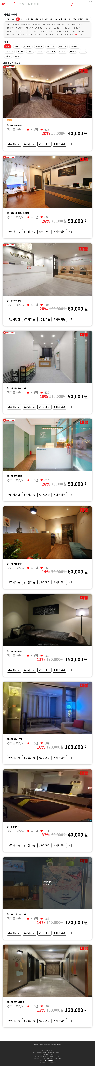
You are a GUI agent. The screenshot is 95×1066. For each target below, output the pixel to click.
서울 (13, 19)
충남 (60, 19)
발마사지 (20, 51)
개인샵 (17, 56)
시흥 (27, 31)
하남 (76, 34)
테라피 (30, 51)
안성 (50, 31)
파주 (61, 34)
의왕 (46, 34)
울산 (41, 19)
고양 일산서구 (36, 24)
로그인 (90, 1)
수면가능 (73, 51)
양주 (74, 31)
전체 (7, 46)
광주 (53, 24)
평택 (66, 34)
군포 (63, 24)
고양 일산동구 (25, 24)
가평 (8, 24)
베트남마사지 (51, 46)
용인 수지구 (29, 34)
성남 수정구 (48, 28)
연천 (8, 34)
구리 (58, 24)
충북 (55, 19)
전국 (8, 19)
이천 (57, 34)
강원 (51, 19)
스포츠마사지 (9, 51)
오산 (13, 34)
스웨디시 (17, 46)
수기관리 (8, 56)
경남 (70, 19)
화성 (81, 34)
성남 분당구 (38, 28)
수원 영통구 (76, 28)
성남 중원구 (57, 28)
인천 (22, 19)
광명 (48, 24)
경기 (18, 19)
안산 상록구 (43, 31)
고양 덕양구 (15, 24)
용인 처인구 (38, 34)
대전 (32, 19)
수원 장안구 (10, 31)
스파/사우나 (51, 51)
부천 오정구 (10, 28)
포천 (71, 34)
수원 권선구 (66, 28)
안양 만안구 (67, 31)
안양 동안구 (57, 31)
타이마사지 (62, 46)
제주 (87, 19)
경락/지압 (40, 51)
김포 (68, 24)
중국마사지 (39, 46)
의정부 (51, 34)
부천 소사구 (29, 28)
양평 (78, 31)
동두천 (80, 24)
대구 (36, 19)
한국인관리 (27, 46)
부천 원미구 (19, 28)
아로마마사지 (75, 46)
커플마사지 (62, 51)
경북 (65, 19)
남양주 (73, 24)
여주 (83, 31)
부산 (27, 19)
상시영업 (83, 51)
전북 (74, 19)
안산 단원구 (34, 31)
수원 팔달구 (19, 31)
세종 (46, 19)
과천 (43, 24)
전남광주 (81, 19)
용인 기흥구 (20, 34)
